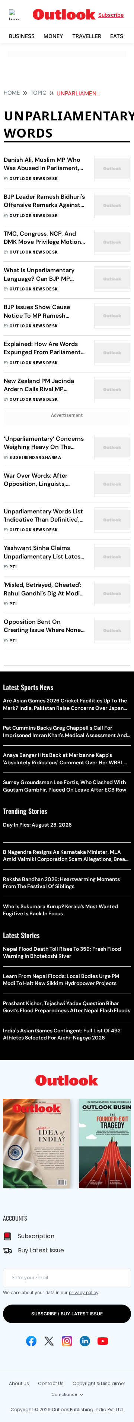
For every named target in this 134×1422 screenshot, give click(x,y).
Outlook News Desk (33, 179)
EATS (116, 36)
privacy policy (83, 1292)
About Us (19, 1383)
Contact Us (51, 1383)
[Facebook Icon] (31, 1341)
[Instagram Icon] (67, 1341)
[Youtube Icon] (103, 1341)
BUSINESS (22, 36)
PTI (13, 567)
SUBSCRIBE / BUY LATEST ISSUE (67, 1313)
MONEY (53, 36)
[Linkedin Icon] (85, 1341)
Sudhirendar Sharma (35, 457)
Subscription (36, 1236)
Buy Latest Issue (41, 1250)
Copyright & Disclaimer (99, 1383)
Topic (39, 93)
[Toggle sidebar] (20, 14)
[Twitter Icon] (49, 1341)
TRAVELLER (86, 36)
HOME (12, 93)
